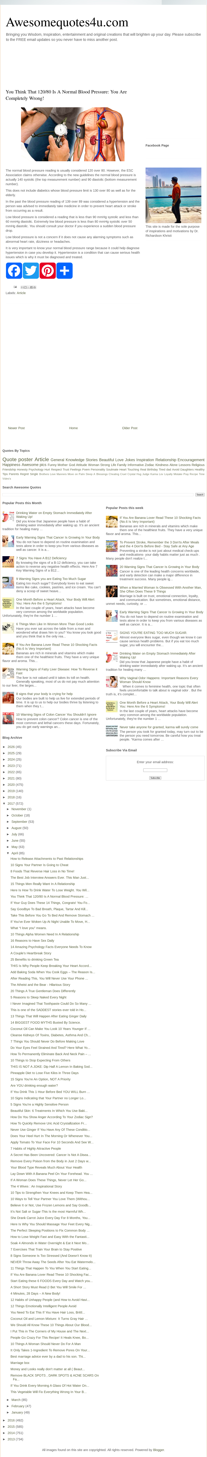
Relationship (165, 460)
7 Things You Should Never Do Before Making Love (47, 1041)
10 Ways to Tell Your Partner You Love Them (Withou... (50, 1199)
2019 (12, 791)
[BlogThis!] (25, 287)
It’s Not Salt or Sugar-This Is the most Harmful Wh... (48, 1211)
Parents (14, 474)
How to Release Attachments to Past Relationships (47, 858)
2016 (12, 1420)
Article (21, 293)
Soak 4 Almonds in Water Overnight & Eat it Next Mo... (50, 1243)
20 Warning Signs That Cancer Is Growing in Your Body (159, 567)
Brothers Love (47, 474)
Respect (56, 469)
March (16, 1400)
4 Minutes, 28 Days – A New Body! (35, 1293)
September (19, 821)
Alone (173, 465)
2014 (12, 1433)
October (17, 815)
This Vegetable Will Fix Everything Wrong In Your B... (49, 1392)
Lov (161, 474)
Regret (24, 474)
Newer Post (16, 428)
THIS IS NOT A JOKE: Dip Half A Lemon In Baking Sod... (52, 1066)
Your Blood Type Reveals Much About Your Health (46, 1167)
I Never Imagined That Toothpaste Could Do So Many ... (51, 1003)
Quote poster (17, 459)
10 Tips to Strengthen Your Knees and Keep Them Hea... (52, 1192)
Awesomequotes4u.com (67, 21)
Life (113, 465)
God (72, 465)
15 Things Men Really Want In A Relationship (43, 884)
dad (168, 469)
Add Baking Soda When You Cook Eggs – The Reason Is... (53, 972)
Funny (52, 465)
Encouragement (191, 460)
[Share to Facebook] (31, 287)
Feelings (75, 469)
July (14, 834)
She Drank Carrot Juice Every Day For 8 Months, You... (50, 1218)
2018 (12, 797)
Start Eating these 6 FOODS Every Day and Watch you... (52, 1281)
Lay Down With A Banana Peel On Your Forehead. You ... (52, 1174)
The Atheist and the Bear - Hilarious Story (40, 984)
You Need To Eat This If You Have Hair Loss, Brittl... (48, 1312)
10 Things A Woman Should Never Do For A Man (46, 1344)
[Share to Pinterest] (34, 287)
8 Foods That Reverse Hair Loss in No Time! (42, 871)
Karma (154, 474)
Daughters (187, 469)
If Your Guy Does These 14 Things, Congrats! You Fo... (50, 903)
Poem (86, 469)
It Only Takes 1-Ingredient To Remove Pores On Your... (50, 1350)
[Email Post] (15, 286)
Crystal (131, 474)
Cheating (114, 474)
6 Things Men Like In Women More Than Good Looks (54, 624)
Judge (145, 474)
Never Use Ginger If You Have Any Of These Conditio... (50, 1129)
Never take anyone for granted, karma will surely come (159, 727)
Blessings (102, 474)
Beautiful (106, 460)
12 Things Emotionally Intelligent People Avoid (43, 1306)
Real (143, 469)
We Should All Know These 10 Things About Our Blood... (51, 1325)
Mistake (178, 474)
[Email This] (22, 287)
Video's (6, 478)
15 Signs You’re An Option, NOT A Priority (41, 1079)
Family (121, 465)
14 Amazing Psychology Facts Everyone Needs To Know (51, 947)
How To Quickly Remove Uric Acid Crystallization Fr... (49, 1123)
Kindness (162, 465)
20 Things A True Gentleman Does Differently (43, 991)
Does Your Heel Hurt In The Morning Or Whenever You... (51, 1136)
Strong (105, 465)
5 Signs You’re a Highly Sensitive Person (40, 1104)
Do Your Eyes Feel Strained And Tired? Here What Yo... (50, 1047)
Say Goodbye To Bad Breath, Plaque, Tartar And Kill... (49, 909)
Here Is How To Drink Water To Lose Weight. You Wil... (50, 890)
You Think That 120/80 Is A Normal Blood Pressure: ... (49, 896)
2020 (12, 784)
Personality (98, 469)
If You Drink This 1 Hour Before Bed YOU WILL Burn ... (50, 1092)
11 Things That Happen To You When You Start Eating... (51, 1268)
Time (202, 474)
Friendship (9, 469)
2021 (12, 778)
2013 (12, 1439)
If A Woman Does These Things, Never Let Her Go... (49, 1180)
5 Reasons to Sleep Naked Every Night (38, 997)
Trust (66, 469)
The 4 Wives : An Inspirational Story (36, 1186)
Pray (186, 474)
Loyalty (168, 474)
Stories (92, 460)
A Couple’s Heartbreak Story (31, 953)
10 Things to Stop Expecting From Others (40, 1060)
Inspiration (145, 460)
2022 (12, 772)
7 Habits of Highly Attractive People (36, 1148)
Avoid (175, 469)
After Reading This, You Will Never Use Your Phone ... (49, 978)
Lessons (185, 465)
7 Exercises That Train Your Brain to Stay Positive (46, 1249)
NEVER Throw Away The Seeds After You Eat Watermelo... (53, 1262)
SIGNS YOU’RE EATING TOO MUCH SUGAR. (153, 633)
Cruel (123, 474)
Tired (162, 469)
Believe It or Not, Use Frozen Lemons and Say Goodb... (51, 1205)
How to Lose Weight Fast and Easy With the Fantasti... (50, 1237)
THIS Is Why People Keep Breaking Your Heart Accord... (51, 966)
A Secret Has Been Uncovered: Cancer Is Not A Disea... (51, 1155)
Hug (138, 474)
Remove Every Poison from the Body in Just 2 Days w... (51, 1161)
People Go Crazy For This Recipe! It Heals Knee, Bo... (50, 1337)
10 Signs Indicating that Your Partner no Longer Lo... (48, 1098)
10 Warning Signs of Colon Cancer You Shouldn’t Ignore (56, 714)
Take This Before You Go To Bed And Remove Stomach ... (52, 915)
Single (34, 474)
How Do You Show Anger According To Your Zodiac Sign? (52, 1117)
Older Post (129, 428)
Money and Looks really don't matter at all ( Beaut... (48, 1369)
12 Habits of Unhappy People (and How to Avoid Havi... (50, 1300)
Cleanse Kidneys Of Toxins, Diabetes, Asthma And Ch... (51, 1035)
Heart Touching (129, 469)
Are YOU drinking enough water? (34, 1085)
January (17, 1412)
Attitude (81, 465)
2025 (12, 753)
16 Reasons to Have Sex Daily (32, 940)
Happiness (11, 464)
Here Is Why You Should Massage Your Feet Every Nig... (51, 1224)
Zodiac (149, 465)
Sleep (89, 474)
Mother (63, 465)
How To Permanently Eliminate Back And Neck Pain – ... (51, 1054)
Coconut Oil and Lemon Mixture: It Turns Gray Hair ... (49, 1318)
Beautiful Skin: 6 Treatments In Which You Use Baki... (49, 1111)
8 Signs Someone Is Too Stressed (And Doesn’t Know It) (51, 1255)
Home (73, 428)
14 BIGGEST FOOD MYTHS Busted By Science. (46, 1022)
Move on (73, 474)
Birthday (152, 469)
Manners (62, 474)
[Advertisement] (84, 64)
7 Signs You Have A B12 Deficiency (41, 558)
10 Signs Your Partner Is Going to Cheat (39, 865)
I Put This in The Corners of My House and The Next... (50, 1331)
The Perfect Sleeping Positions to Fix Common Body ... (50, 1230)
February (18, 1406)
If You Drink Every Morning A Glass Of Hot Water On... (50, 1385)
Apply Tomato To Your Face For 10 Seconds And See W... (52, 1142)
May (15, 847)
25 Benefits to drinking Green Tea (35, 959)
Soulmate (112, 469)
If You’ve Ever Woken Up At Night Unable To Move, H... (50, 921)
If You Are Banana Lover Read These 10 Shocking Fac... (51, 1274)
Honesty (22, 469)
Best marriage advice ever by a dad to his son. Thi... (48, 1356)
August (16, 828)
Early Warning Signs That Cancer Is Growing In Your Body (58, 537)
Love (119, 460)
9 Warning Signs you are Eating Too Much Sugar (51, 579)
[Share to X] (28, 287)
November (19, 809)
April (15, 853)
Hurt (47, 469)
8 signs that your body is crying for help (44, 694)
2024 (12, 759)
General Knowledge (67, 460)
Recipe (194, 474)
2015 (12, 1426)
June (15, 840)
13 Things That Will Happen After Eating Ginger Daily (49, 1016)
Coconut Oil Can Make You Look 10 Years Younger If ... (50, 1029)
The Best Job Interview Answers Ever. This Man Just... (50, 877)
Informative (136, 465)
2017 (12, 803)
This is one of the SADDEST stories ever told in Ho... (48, 1010)
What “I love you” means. (29, 928)
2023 (12, 766)
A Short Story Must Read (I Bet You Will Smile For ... (48, 1287)
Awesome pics (34, 464)
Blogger (158, 1450)
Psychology (36, 469)
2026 (12, 747)
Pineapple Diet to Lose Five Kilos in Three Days (45, 1073)
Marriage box (20, 1363)
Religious (198, 465)
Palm (82, 474)
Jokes (130, 460)
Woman (93, 465)
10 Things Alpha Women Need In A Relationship (45, 934)
